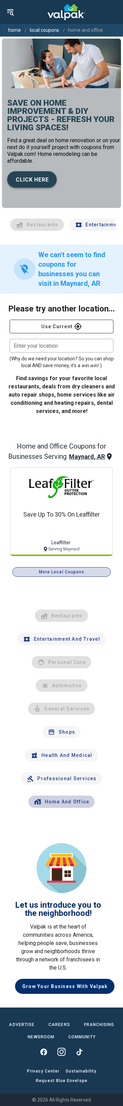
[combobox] (61, 345)
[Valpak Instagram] (61, 1052)
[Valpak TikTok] (79, 1052)
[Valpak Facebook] (44, 1052)
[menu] (10, 12)
